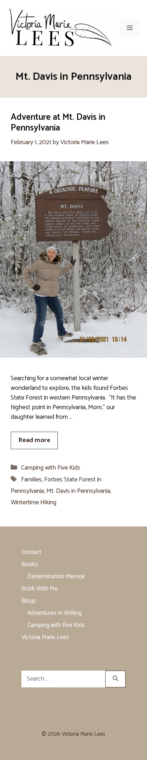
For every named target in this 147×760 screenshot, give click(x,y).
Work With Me (39, 589)
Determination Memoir (56, 577)
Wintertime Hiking (33, 502)
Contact (31, 552)
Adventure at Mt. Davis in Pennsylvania (58, 123)
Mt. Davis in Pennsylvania (78, 491)
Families (31, 479)
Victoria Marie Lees (45, 637)
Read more (34, 440)
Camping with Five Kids (50, 467)
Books (29, 564)
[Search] (115, 679)
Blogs (28, 601)
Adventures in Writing (54, 613)
